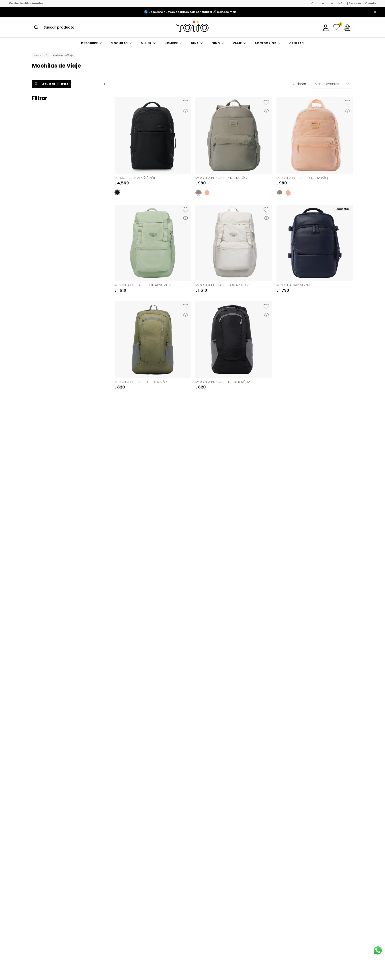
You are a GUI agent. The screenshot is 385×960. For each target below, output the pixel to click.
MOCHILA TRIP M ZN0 (293, 285)
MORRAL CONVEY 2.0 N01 (135, 178)
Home (37, 55)
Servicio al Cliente (362, 3)
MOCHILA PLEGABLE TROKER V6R (141, 382)
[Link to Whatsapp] (378, 951)
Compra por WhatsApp (328, 3)
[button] (185, 102)
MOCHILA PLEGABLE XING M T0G (221, 178)
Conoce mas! (227, 12)
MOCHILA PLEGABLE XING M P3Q (302, 178)
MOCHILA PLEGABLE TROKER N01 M (222, 382)
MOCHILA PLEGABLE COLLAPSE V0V (143, 285)
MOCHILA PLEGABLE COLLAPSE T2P (223, 285)
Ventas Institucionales (26, 3)
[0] (336, 27)
